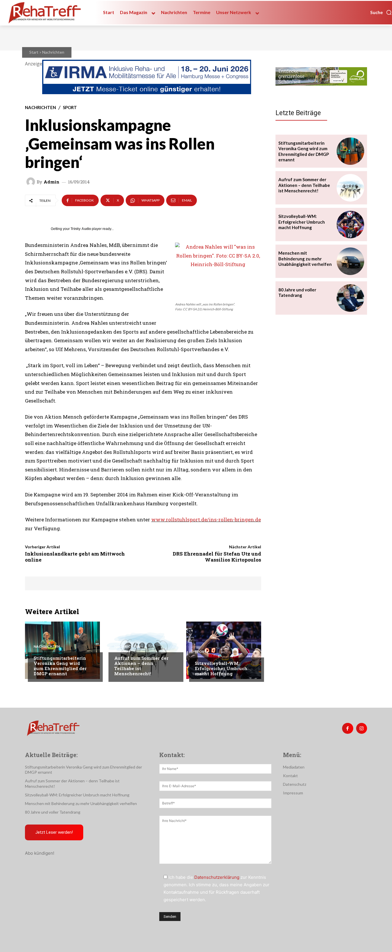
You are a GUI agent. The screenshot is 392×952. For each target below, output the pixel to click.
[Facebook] (347, 728)
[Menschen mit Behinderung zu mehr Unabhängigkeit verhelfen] (350, 261)
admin (51, 182)
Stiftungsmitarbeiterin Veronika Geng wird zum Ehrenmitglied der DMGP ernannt (60, 665)
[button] (381, 12)
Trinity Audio (81, 229)
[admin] (31, 181)
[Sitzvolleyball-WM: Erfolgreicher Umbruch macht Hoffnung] (223, 650)
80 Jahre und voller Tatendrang (297, 292)
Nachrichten (53, 52)
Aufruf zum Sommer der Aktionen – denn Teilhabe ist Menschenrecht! (141, 665)
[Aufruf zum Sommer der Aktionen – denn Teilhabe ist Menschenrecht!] (143, 650)
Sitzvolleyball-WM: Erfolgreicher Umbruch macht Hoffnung (221, 668)
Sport (70, 107)
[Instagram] (361, 728)
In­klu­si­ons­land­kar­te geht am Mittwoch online (75, 556)
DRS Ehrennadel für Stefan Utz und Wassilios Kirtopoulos (217, 556)
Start (33, 52)
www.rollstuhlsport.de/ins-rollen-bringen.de (206, 519)
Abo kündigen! (39, 853)
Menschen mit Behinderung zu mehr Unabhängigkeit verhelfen (305, 258)
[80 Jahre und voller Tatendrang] (350, 298)
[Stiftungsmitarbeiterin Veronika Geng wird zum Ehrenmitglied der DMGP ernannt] (62, 650)
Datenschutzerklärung (216, 877)
